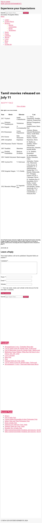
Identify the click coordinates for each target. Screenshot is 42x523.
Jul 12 (11, 102)
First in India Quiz (10, 417)
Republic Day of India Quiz (13, 428)
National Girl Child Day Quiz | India (16, 424)
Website (3, 284)
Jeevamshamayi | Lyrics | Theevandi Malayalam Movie (21, 364)
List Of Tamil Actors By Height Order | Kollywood (20, 348)
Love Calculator (10, 355)
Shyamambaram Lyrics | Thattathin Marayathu (19, 347)
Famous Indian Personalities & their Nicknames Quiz (21, 419)
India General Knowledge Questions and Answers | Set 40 (23, 430)
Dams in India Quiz (11, 423)
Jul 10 (3, 102)
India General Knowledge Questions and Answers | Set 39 (23, 431)
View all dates (21, 106)
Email (3, 280)
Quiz (6, 359)
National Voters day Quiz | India (15, 361)
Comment (4, 261)
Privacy (7, 416)
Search (3, 13)
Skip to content (5, 1)
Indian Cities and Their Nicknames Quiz (17, 421)
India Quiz (8, 357)
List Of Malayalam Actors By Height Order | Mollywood (22, 350)
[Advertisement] (21, 68)
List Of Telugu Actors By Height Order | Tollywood (21, 362)
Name (3, 277)
